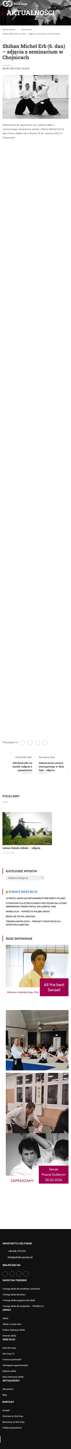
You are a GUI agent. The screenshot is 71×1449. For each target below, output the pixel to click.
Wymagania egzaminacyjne (15, 1365)
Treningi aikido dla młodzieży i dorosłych (21, 1289)
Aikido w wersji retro (11, 1324)
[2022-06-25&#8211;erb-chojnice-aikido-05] (35, 423)
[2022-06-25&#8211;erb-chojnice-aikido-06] (35, 495)
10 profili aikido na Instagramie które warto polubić (35, 898)
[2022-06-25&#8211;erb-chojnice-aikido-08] (35, 665)
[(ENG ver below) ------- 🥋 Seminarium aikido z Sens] (37, 1164)
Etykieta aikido (9, 1371)
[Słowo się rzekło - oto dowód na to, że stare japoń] (37, 1101)
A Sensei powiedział (11, 1359)
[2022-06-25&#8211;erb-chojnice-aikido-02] (35, 209)
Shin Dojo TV (8, 1353)
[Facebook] (22, 742)
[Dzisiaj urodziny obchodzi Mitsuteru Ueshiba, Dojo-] (37, 976)
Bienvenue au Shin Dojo (13, 1422)
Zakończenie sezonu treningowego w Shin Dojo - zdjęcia (51, 766)
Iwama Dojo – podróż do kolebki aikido (28, 911)
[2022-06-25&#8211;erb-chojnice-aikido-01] (35, 164)
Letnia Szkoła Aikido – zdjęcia (21, 848)
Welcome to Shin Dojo (12, 1416)
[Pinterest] (44, 742)
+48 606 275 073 (17, 1251)
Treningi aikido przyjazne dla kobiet (18, 1300)
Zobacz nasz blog (23, 892)
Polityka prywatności (12, 1428)
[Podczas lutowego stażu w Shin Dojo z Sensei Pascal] (37, 1039)
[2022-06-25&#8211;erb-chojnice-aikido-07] (35, 566)
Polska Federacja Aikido (13, 1330)
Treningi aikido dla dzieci (13, 1294)
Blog (4, 1395)
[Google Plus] (30, 742)
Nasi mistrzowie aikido (13, 1377)
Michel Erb (8, 68)
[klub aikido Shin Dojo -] (14, 5)
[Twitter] (37, 742)
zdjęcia (26, 68)
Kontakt (6, 1410)
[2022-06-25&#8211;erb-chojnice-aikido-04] (35, 352)
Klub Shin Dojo (9, 1348)
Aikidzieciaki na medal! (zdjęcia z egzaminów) (22, 766)
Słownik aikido (9, 1335)
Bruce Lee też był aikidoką (20, 916)
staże (18, 68)
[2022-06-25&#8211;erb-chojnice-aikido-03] (35, 280)
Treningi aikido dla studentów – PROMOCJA (23, 1306)
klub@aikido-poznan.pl (20, 1257)
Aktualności (8, 1389)
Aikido (5, 1318)
